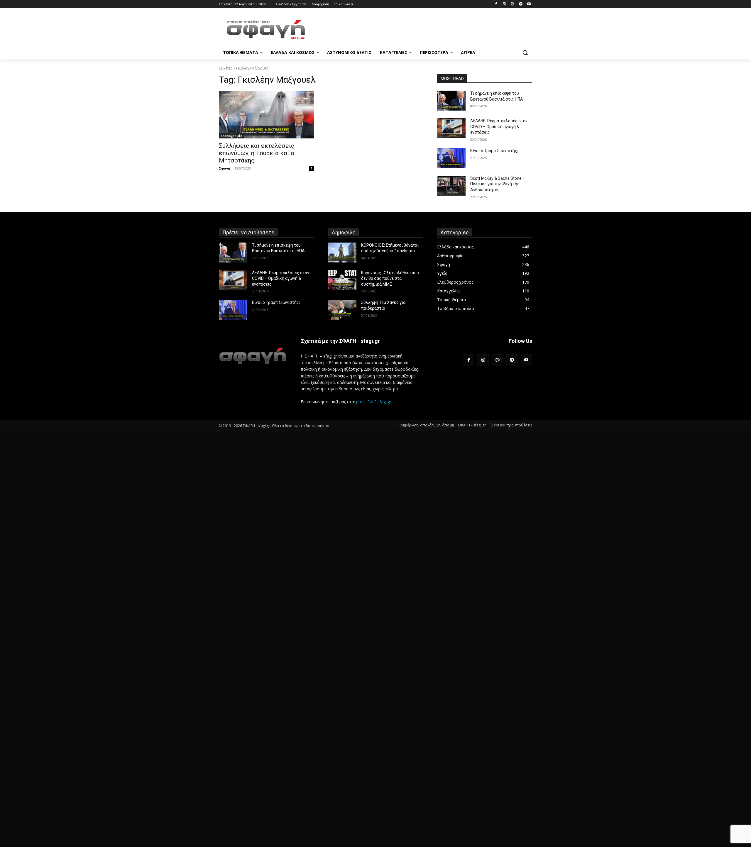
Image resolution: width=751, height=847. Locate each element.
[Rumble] (512, 4)
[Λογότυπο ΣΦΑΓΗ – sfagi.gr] (253, 355)
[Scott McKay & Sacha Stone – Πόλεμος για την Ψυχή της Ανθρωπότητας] (451, 186)
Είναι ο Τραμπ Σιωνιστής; (494, 150)
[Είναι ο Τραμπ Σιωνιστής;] (451, 158)
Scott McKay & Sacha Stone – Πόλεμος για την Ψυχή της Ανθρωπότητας (497, 184)
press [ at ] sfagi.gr (373, 401)
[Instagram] (504, 4)
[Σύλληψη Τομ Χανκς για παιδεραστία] (342, 310)
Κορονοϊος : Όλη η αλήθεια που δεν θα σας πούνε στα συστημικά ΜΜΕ (390, 278)
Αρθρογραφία (231, 136)
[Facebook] (496, 4)
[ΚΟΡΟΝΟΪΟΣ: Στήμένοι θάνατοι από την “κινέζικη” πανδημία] (342, 252)
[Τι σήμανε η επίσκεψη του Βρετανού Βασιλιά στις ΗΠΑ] (451, 101)
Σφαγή (224, 168)
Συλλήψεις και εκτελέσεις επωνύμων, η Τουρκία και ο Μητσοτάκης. (256, 153)
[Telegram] (520, 4)
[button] (525, 52)
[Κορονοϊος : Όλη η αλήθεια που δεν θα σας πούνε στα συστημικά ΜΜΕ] (342, 280)
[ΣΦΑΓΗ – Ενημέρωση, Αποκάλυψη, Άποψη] (266, 29)
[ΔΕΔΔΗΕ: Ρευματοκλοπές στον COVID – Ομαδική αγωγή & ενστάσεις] (451, 128)
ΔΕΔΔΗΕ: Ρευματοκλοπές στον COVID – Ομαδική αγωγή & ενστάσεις (498, 126)
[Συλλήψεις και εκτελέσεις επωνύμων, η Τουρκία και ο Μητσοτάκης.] (266, 114)
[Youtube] (528, 4)
